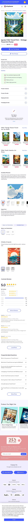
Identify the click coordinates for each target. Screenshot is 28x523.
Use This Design (15, 49)
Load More (14, 347)
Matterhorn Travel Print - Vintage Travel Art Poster (5, 142)
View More (3, 70)
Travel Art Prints (8, 10)
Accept (14, 519)
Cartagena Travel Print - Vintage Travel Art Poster (16, 165)
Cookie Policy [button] (10, 514)
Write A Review (14, 310)
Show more (14, 394)
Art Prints (2, 10)
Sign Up (23, 454)
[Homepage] (8, 6)
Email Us (21, 472)
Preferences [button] (16, 515)
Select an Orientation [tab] (8, 225)
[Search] (22, 6)
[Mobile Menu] (1, 6)
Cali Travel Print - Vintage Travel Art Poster (6, 165)
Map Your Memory (25, 2)
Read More (14, 492)
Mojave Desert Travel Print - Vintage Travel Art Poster (16, 142)
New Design (15, 53)
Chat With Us (8, 472)
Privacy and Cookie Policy (18, 457)
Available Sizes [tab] (20, 225)
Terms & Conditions (5, 458)
